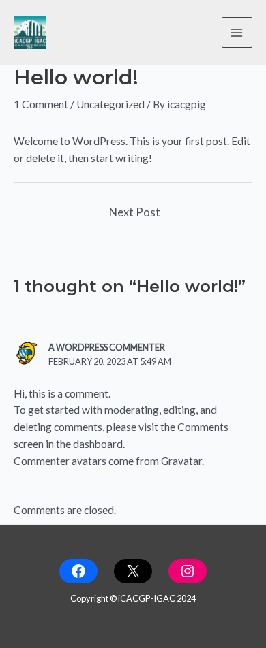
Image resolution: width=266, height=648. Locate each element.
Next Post (134, 212)
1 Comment (41, 104)
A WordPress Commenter (106, 347)
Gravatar (181, 461)
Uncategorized (110, 104)
